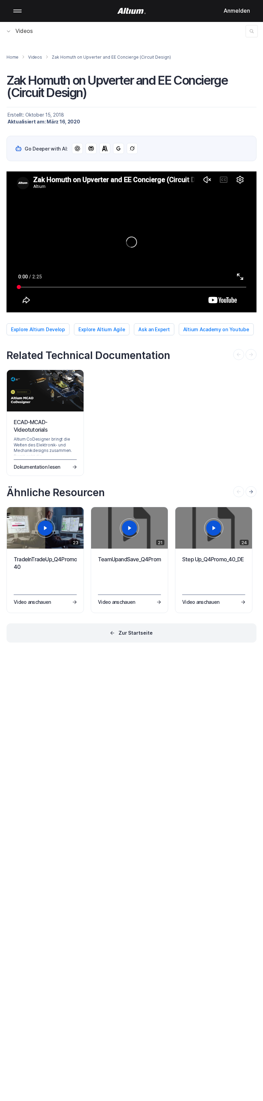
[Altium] (131, 11)
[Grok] (132, 148)
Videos (24, 30)
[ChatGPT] (77, 148)
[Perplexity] (91, 148)
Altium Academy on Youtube (216, 329)
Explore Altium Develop (38, 329)
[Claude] (104, 148)
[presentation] (251, 491)
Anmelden (237, 10)
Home (12, 57)
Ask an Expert (154, 329)
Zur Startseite (135, 633)
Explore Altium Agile (101, 329)
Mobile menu (17, 11)
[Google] (118, 148)
